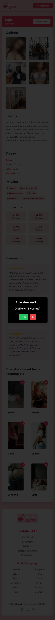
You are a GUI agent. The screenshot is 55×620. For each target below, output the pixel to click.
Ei (33, 316)
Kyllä (23, 316)
